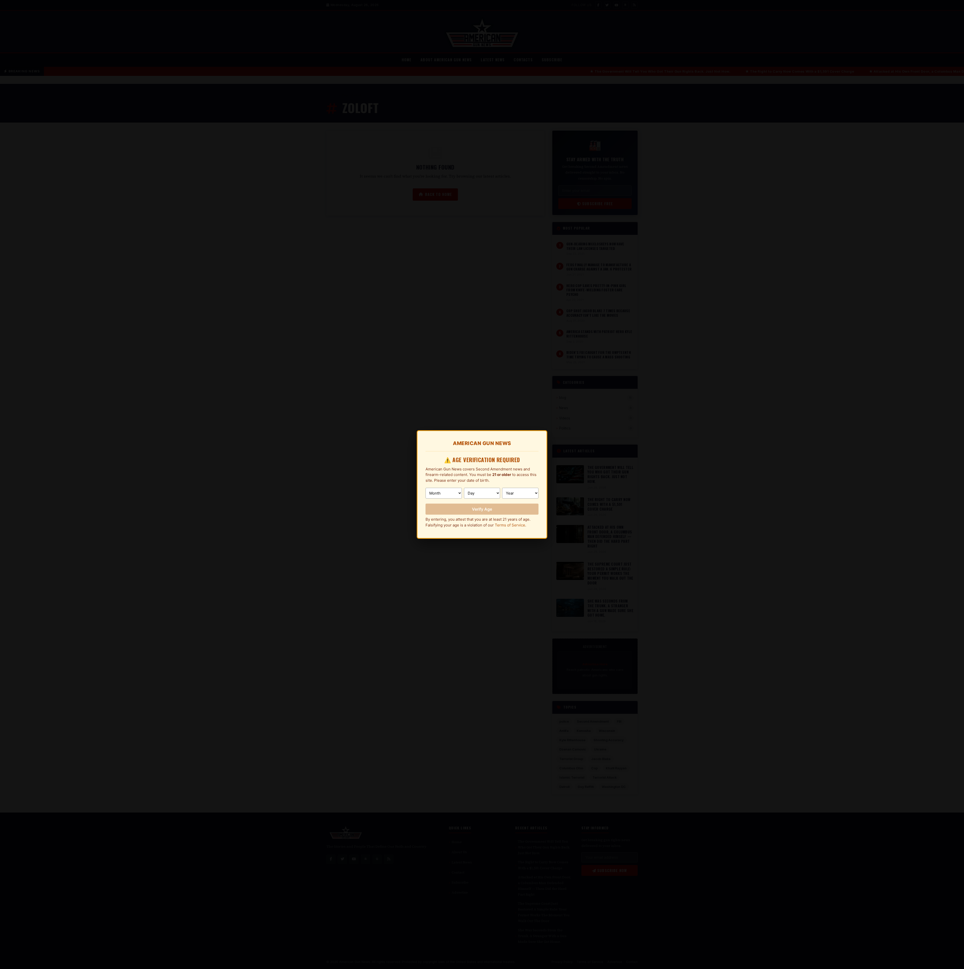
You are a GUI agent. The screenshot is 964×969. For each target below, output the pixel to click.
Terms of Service (510, 525)
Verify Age (482, 509)
